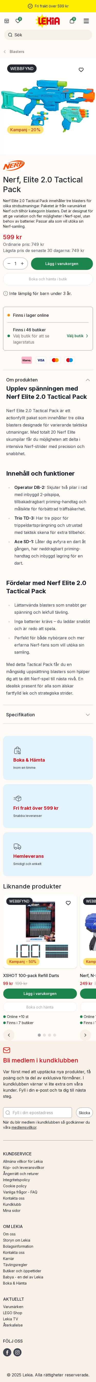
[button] (71, 21)
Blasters (17, 51)
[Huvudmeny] (86, 21)
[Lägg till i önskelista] (81, 69)
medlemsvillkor (24, 1127)
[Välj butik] (6, 21)
